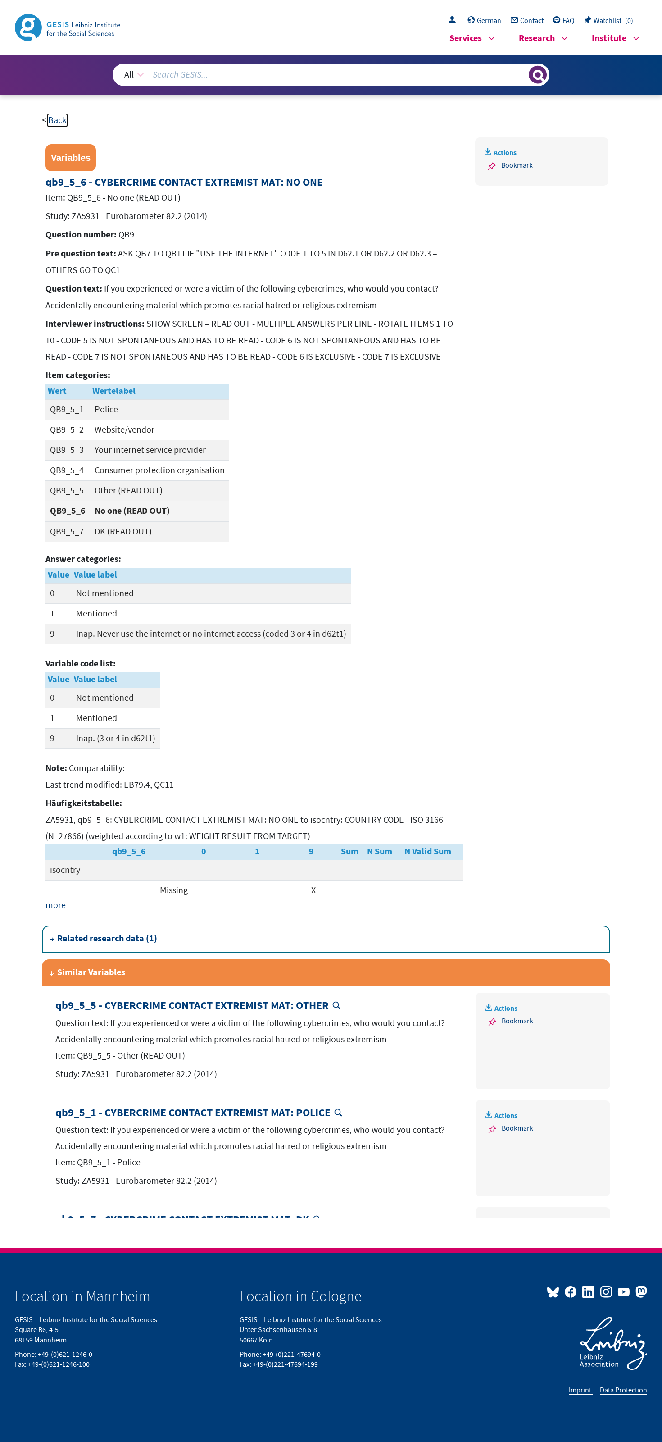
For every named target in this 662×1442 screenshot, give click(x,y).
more (55, 905)
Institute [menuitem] (609, 38)
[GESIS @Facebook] (571, 1291)
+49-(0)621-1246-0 (65, 1354)
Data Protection (623, 1390)
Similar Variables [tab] (91, 973)
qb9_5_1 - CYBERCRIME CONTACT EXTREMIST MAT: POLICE (193, 1113)
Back (57, 120)
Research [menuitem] (537, 38)
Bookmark (517, 165)
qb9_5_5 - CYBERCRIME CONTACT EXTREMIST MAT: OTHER (192, 1006)
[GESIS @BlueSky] (554, 1291)
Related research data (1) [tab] (107, 939)
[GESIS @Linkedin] (589, 1291)
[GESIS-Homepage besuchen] (68, 26)
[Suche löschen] (521, 74)
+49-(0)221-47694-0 (292, 1354)
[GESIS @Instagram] (606, 1291)
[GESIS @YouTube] (624, 1291)
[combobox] (331, 75)
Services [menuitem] (465, 38)
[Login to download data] (454, 20)
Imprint (581, 1390)
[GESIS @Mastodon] (640, 1291)
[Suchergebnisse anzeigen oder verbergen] (537, 75)
